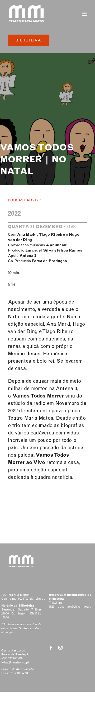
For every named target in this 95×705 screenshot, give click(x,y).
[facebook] (51, 648)
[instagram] (60, 648)
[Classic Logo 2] (26, 7)
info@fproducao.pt (15, 662)
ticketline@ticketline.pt (74, 606)
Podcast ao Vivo (24, 200)
